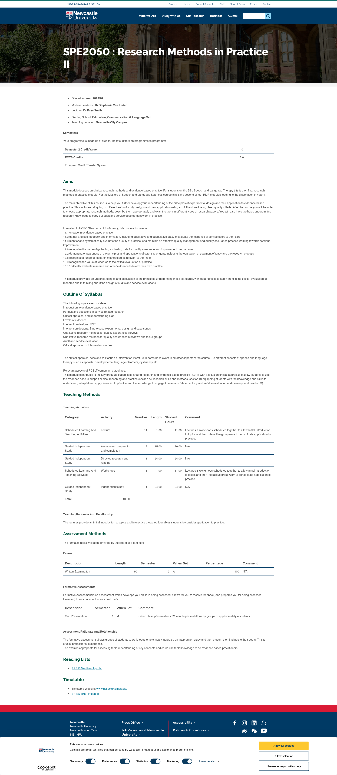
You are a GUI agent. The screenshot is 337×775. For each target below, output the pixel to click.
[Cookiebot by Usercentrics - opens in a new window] (46, 768)
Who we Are (147, 16)
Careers (172, 4)
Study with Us (171, 16)
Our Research (195, 16)
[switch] (125, 761)
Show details (207, 761)
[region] (168, 459)
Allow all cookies (283, 745)
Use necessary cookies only (284, 766)
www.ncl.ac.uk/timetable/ (111, 689)
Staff (222, 4)
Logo (82, 16)
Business (216, 16)
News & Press (237, 4)
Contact (267, 4)
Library (186, 4)
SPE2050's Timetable (85, 694)
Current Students (205, 4)
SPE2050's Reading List (87, 668)
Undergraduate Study (83, 4)
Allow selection (284, 756)
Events (253, 4)
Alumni (232, 16)
